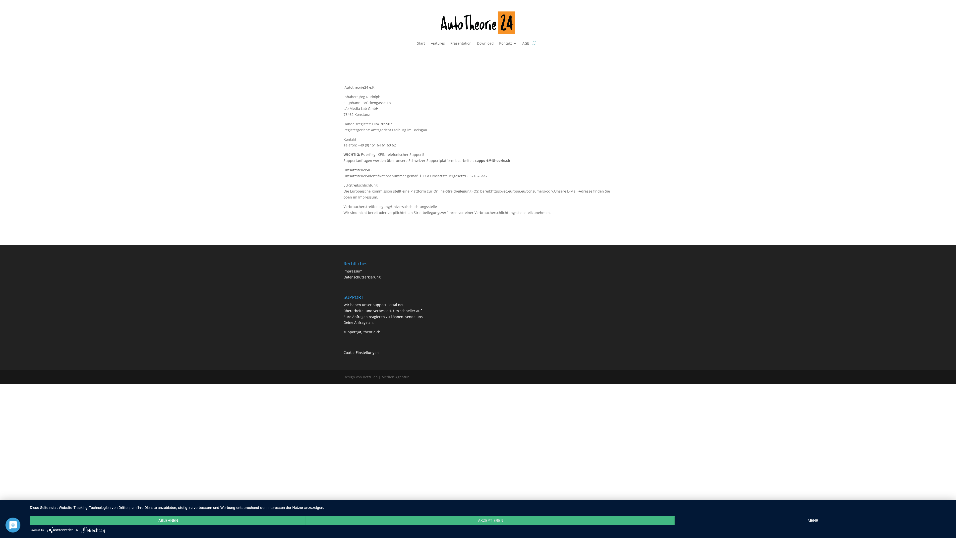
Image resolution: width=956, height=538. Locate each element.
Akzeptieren (490, 520)
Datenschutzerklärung (362, 277)
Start (421, 43)
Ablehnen (168, 520)
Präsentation (461, 43)
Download (485, 43)
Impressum (353, 271)
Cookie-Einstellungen (361, 352)
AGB (525, 43)
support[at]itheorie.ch (362, 332)
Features (437, 43)
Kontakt (505, 43)
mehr (813, 520)
